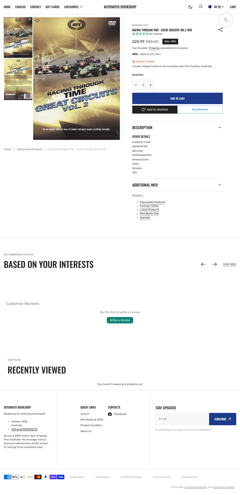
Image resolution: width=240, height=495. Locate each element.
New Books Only (149, 213)
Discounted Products (152, 202)
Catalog (20, 7)
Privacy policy (77, 477)
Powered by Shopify (223, 487)
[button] (190, 7)
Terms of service (161, 477)
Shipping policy (189, 477)
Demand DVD (140, 25)
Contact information (131, 477)
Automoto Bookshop (195, 487)
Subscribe (220, 419)
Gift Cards (53, 7)
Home (7, 7)
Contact (35, 7)
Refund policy (102, 477)
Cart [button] (233, 7)
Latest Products (149, 209)
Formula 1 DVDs (149, 206)
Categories (71, 7)
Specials (145, 217)
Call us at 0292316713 (24, 429)
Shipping (154, 48)
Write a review (120, 320)
